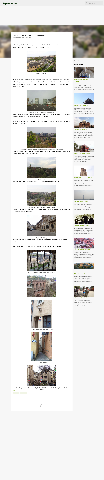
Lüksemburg (16, 392)
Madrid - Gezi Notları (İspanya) (81, 105)
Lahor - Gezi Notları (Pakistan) (81, 297)
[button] (14, 40)
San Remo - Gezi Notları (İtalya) (81, 225)
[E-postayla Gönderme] (14, 391)
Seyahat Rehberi (23, 392)
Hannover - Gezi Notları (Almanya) (82, 249)
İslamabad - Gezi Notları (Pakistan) (82, 153)
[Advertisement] (42, 10)
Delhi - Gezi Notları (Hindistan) (81, 129)
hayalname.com (10, 3)
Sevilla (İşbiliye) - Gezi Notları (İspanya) (83, 177)
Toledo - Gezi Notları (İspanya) (81, 273)
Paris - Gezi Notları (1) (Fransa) (81, 201)
